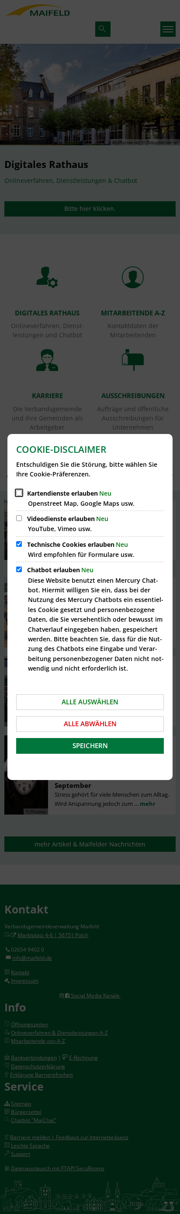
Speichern (90, 745)
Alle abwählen (90, 723)
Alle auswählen (90, 701)
